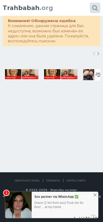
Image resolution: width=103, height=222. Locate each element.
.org (28, 7)
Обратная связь (27, 180)
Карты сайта (76, 180)
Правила (53, 180)
